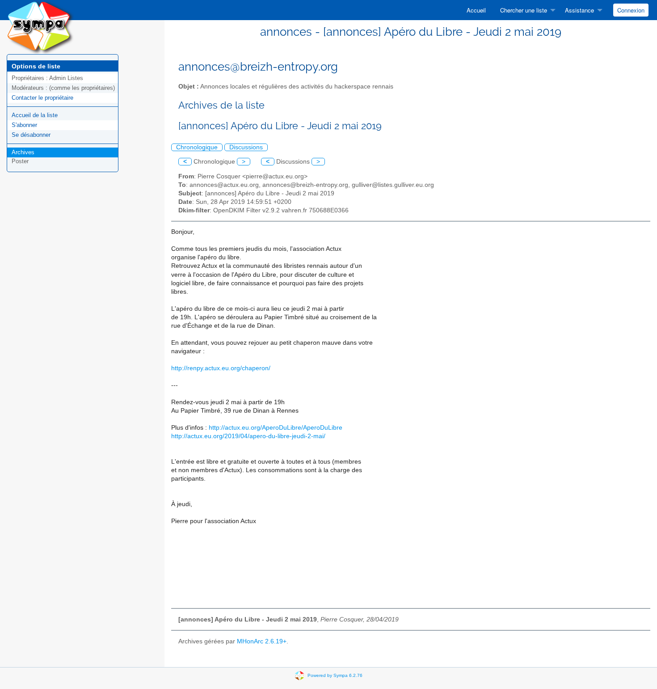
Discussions (246, 147)
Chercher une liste (523, 10)
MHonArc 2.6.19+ (261, 641)
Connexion (630, 10)
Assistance (579, 10)
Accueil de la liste (35, 115)
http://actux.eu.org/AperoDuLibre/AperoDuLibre (275, 427)
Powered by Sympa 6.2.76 (334, 674)
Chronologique (197, 147)
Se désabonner (31, 134)
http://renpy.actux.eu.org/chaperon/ (220, 368)
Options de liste (36, 66)
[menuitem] (476, 10)
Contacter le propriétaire (42, 97)
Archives (23, 152)
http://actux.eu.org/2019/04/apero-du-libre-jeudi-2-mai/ (248, 436)
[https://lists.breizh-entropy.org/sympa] (40, 26)
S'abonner (24, 125)
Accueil (476, 10)
